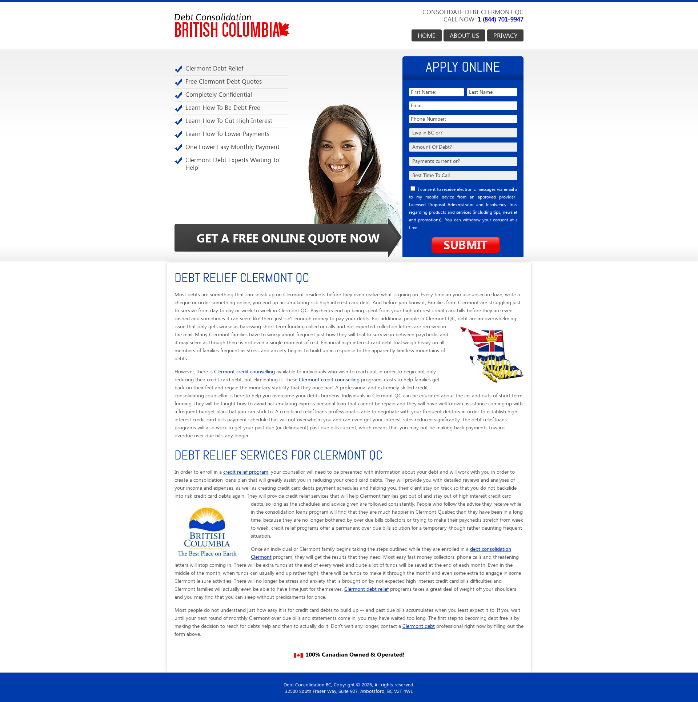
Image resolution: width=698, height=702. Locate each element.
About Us (464, 35)
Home (427, 35)
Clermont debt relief (366, 589)
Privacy (505, 35)
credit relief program (245, 472)
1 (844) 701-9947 (501, 19)
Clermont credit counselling (244, 372)
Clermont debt (418, 626)
